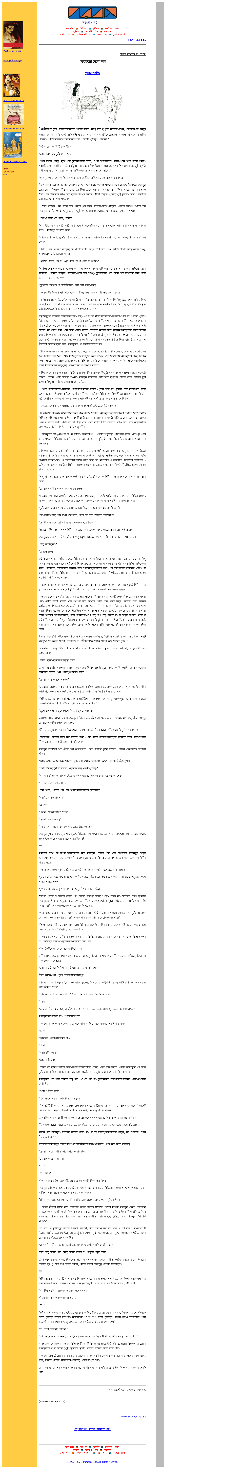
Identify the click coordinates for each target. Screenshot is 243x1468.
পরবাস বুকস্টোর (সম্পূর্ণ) (12, 60)
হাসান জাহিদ (92, 73)
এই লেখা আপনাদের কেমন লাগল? (92, 1429)
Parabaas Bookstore (12, 51)
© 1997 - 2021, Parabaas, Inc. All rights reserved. (92, 1461)
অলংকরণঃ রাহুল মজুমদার (133, 1416)
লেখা (5, 174)
